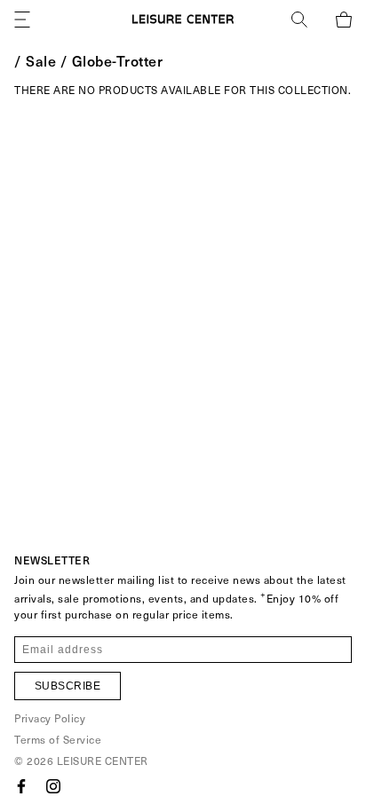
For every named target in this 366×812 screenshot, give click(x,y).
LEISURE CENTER (102, 761)
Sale (41, 60)
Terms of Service (57, 739)
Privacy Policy (49, 718)
